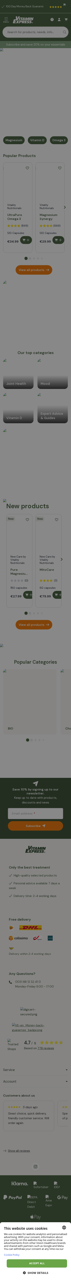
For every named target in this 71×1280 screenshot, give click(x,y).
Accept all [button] (37, 1263)
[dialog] (35, 1251)
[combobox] (64, 1228)
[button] (35, 1273)
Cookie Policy (12, 1254)
